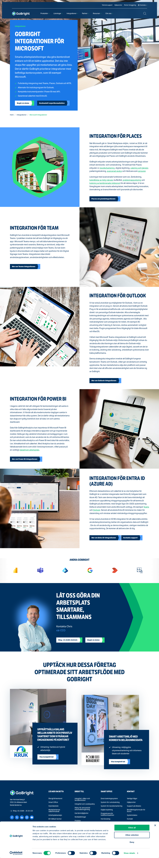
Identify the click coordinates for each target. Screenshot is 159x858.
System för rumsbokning (110, 802)
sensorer (142, 171)
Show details (129, 853)
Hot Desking (105, 819)
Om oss (108, 13)
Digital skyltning (107, 810)
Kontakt (130, 819)
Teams (146, 507)
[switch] (71, 853)
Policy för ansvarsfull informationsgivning (82, 808)
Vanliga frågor (132, 798)
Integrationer (72, 13)
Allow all (132, 828)
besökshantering (107, 168)
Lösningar (57, 13)
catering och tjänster (139, 168)
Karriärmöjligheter (81, 813)
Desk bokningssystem (109, 798)
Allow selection (132, 835)
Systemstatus (132, 815)
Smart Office (53, 802)
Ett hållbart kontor (55, 819)
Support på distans (134, 806)
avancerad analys (114, 171)
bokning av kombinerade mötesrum (104, 183)
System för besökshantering (111, 806)
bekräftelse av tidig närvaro (101, 180)
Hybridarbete (53, 806)
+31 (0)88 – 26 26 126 (25, 811)
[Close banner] (155, 825)
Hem (12, 115)
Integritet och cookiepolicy (85, 804)
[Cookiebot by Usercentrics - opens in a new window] (16, 853)
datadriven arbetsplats (29, 450)
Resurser (96, 13)
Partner (84, 13)
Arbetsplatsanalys (55, 815)
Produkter (44, 13)
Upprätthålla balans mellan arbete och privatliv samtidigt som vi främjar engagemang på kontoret (54, 734)
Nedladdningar (80, 817)
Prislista (77, 821)
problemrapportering (132, 180)
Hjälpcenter (131, 802)
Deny (132, 842)
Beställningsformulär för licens (136, 810)
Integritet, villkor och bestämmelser (82, 799)
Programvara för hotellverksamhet (107, 814)
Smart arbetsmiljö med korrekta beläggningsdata (125, 738)
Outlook (96, 510)
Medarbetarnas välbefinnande (54, 810)
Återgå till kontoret (55, 798)
